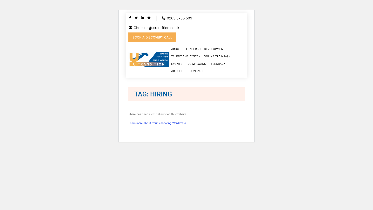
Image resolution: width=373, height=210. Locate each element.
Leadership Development (205, 49)
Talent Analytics (185, 56)
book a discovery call (152, 37)
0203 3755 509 (179, 18)
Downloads (196, 63)
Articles (177, 71)
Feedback (218, 63)
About (176, 49)
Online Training (216, 56)
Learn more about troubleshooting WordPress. (157, 123)
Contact (196, 71)
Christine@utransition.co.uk (156, 28)
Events (176, 63)
